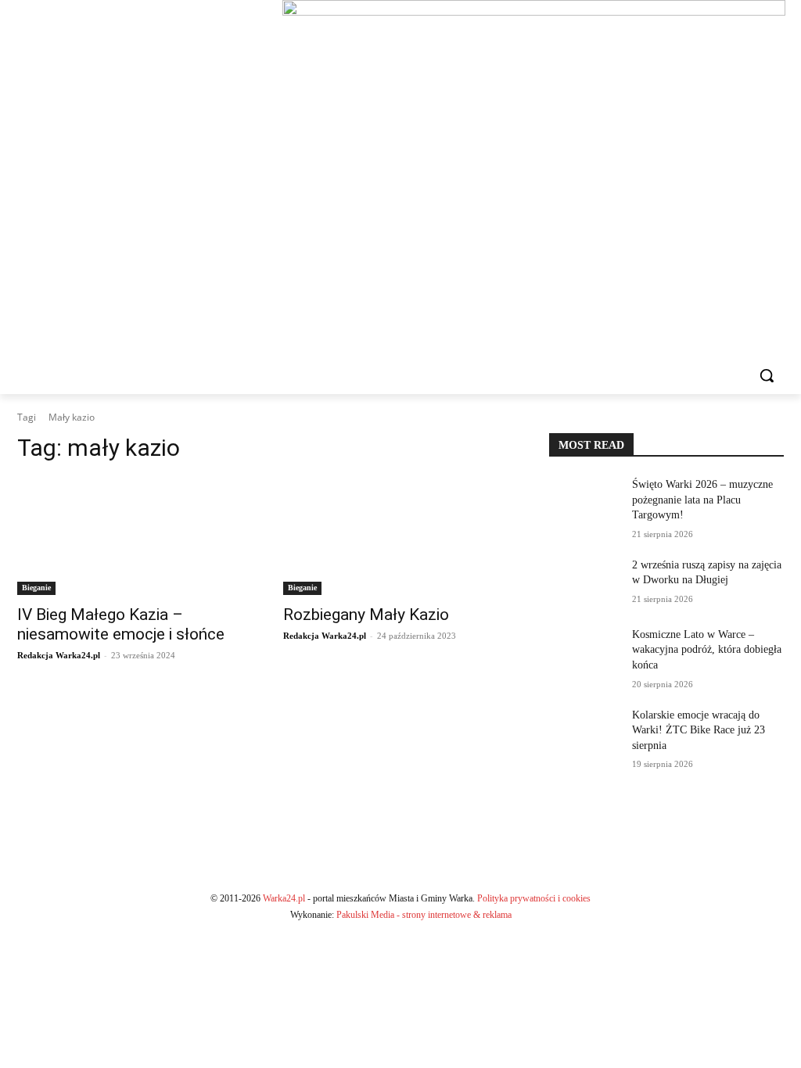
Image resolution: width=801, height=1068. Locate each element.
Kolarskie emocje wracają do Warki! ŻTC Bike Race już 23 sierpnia (698, 730)
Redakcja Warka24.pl (58, 655)
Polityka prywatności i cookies (534, 898)
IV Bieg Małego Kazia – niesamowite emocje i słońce (120, 624)
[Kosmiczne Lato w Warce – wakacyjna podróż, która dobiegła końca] (584, 651)
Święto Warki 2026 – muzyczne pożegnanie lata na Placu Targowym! (702, 499)
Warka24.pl (284, 898)
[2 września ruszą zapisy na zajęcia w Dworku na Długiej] (584, 582)
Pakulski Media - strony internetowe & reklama (424, 914)
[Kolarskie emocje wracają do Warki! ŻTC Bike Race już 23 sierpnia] (584, 732)
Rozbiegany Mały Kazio (366, 614)
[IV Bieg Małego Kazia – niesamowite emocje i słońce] (134, 536)
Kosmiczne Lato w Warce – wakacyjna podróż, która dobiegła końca (706, 650)
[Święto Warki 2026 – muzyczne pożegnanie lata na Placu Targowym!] (584, 501)
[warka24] (133, 178)
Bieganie (36, 587)
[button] (766, 375)
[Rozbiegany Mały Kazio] (400, 536)
